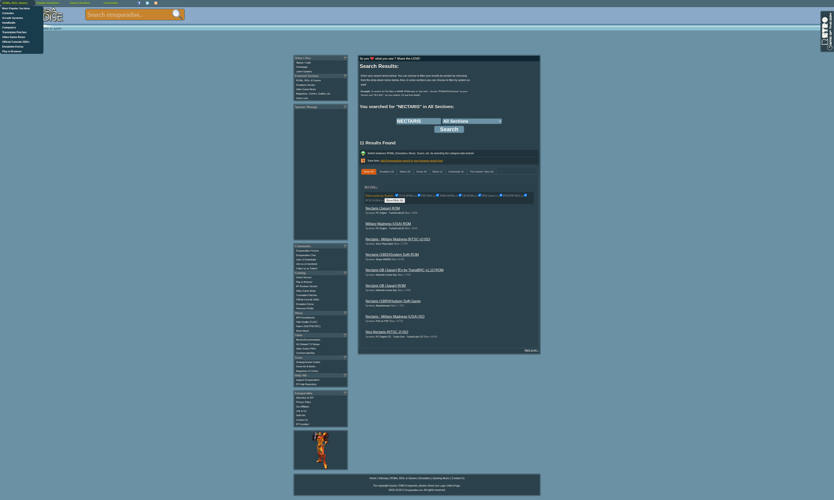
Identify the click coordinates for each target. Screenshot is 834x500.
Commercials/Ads (305, 353)
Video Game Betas (13, 37)
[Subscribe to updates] (156, 3)
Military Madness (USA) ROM (388, 224)
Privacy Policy (303, 402)
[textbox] (135, 14)
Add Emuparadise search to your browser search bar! (411, 160)
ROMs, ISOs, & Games (308, 80)
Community (111, 3)
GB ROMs (469, 195)
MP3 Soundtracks (305, 317)
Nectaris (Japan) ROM (383, 208)
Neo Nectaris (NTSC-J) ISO (387, 332)
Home (373, 478)
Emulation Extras (12, 46)
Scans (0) (421, 171)
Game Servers (304, 277)
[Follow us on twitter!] (147, 3)
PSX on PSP (382, 321)
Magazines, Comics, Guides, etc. (313, 93)
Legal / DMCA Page (450, 485)
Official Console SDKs (16, 41)
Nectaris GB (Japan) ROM (386, 286)
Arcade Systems (12, 18)
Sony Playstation (384, 243)
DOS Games (490, 195)
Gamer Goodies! (80, 3)
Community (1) (456, 171)
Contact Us (302, 420)
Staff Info (300, 415)
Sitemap (383, 478)
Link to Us (301, 411)
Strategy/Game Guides (308, 362)
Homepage (302, 67)
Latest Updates (304, 71)
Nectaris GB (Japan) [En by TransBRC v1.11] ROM (404, 270)
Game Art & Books (306, 366)
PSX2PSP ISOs (513, 195)
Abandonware (383, 305)
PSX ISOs (428, 195)
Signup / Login (303, 62)
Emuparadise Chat (306, 255)
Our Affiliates (302, 406)
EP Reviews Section (306, 286)
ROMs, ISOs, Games (15, 3)
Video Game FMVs (306, 348)
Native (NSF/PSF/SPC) (308, 326)
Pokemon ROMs (305, 308)
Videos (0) (405, 171)
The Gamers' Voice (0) (482, 171)
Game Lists (302, 98)
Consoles (8, 13)
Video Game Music (306, 89)
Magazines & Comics (307, 371)
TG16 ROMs (408, 195)
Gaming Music (441, 478)
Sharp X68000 (383, 259)
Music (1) (438, 171)
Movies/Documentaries (308, 339)
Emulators (425, 478)
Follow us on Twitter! (307, 268)
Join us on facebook (306, 264)
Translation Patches (14, 32)
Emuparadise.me (414, 490)
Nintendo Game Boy (386, 274)
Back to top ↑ (532, 350)
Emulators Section (305, 85)
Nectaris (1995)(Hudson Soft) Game (393, 301)
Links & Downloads (306, 259)
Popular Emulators (47, 3)
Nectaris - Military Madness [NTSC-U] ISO (398, 239)
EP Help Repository (306, 384)
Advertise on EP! (305, 397)
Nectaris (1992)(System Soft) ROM (392, 255)
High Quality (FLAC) (306, 322)
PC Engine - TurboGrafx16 (390, 213)
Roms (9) (369, 171)
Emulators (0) (387, 171)
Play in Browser (12, 51)
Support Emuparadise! (307, 380)
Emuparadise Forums (307, 250)
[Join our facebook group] (139, 3)
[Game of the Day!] (827, 31)
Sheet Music (302, 330)
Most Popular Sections (16, 8)
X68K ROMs (449, 195)
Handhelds (8, 22)
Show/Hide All (394, 200)
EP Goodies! (302, 424)
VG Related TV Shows (308, 344)
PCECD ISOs (375, 200)
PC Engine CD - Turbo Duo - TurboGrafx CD (399, 336)
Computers (9, 27)
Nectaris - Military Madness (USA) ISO (395, 316)
